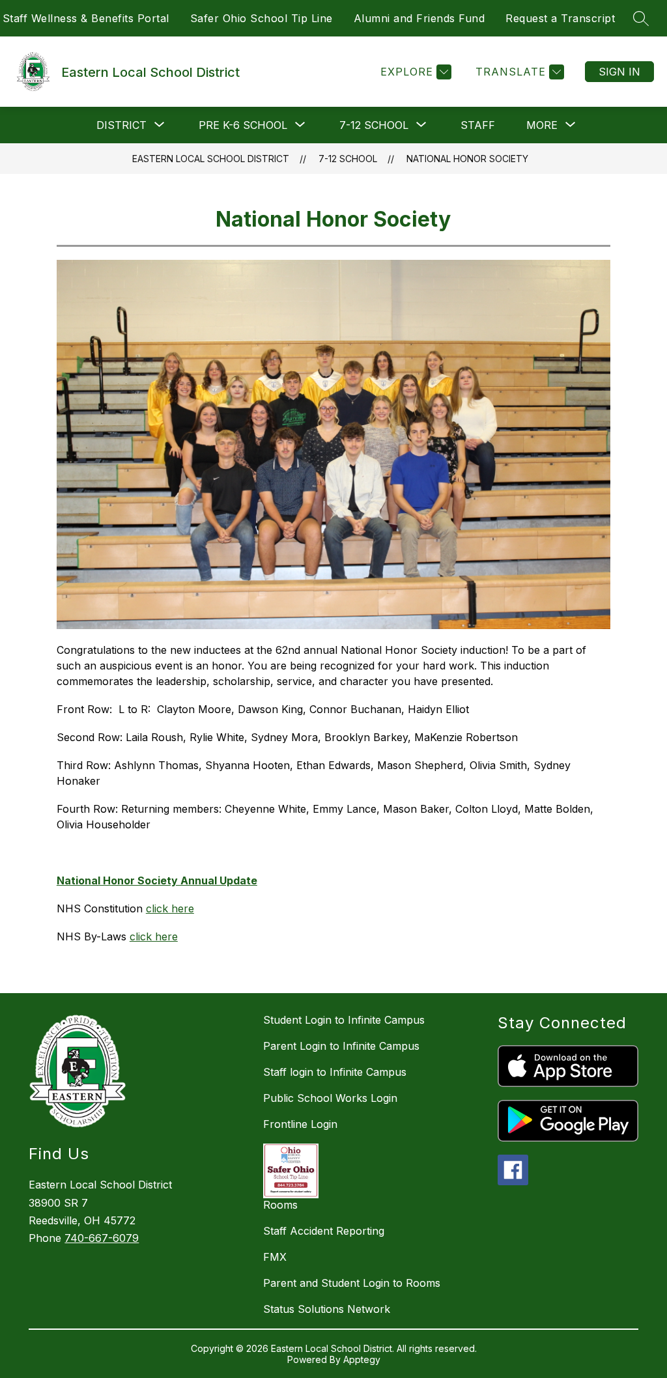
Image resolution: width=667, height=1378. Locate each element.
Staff (478, 125)
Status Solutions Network (326, 1308)
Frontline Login (300, 1124)
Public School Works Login (330, 1097)
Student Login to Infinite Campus (344, 1019)
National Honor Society (467, 158)
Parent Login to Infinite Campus (341, 1045)
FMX (275, 1256)
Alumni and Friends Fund (419, 18)
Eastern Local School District (210, 158)
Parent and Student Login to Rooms (351, 1282)
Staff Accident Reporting (323, 1230)
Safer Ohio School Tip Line (261, 18)
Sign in (619, 71)
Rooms (280, 1204)
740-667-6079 (101, 1237)
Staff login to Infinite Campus (334, 1071)
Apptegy (361, 1359)
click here (170, 908)
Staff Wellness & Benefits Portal (86, 18)
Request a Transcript (560, 18)
